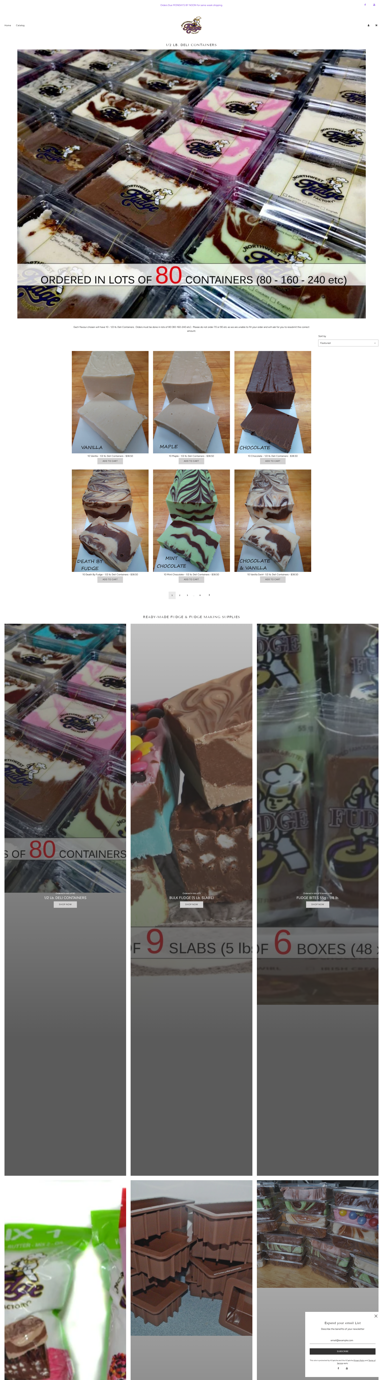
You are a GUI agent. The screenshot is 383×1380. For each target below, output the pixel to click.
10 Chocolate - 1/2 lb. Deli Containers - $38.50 (273, 456)
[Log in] (368, 25)
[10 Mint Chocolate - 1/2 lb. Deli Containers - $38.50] (191, 521)
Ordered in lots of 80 (65, 893)
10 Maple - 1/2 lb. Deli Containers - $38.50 (191, 456)
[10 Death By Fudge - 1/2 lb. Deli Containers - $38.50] (110, 521)
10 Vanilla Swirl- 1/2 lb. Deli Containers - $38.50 (272, 574)
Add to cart (110, 461)
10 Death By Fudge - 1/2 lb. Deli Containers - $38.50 (110, 574)
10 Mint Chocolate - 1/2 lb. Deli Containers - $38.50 (191, 574)
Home (7, 25)
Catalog (20, 25)
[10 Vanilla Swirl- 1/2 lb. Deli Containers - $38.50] (272, 521)
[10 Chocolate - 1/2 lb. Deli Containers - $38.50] (272, 402)
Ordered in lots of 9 (191, 893)
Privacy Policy (359, 1360)
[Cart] (376, 25)
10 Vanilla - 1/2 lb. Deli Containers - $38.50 (110, 456)
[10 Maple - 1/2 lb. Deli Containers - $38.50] (191, 402)
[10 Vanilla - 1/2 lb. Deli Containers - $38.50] (110, 402)
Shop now (65, 904)
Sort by (322, 336)
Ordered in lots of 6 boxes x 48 (317, 893)
